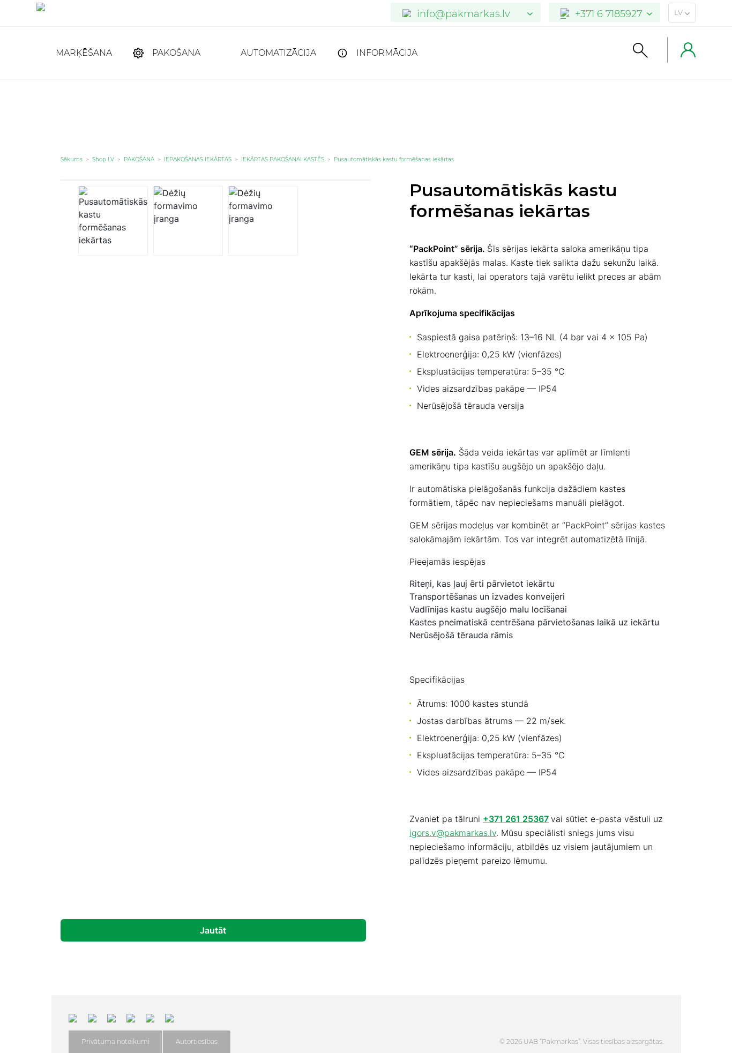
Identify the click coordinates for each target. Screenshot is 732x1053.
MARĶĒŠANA (84, 53)
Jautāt (213, 930)
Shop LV (103, 159)
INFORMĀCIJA (386, 53)
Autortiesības (197, 1041)
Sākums (72, 159)
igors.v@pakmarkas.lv (452, 832)
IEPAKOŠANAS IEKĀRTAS (197, 159)
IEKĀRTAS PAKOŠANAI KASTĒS (282, 159)
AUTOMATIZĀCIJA (278, 53)
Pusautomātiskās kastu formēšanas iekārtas (394, 159)
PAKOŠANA (176, 53)
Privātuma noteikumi (115, 1041)
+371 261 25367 (516, 818)
